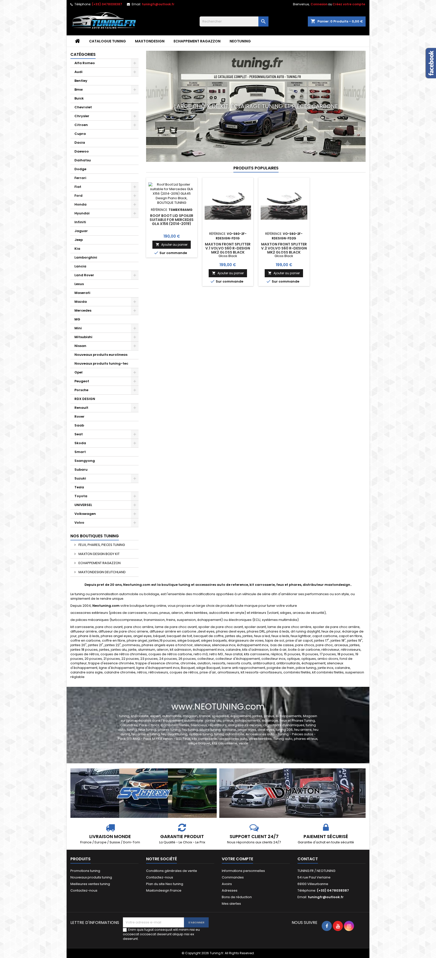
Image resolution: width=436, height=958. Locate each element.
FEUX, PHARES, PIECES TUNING (101, 544)
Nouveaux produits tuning (91, 877)
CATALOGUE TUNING (107, 41)
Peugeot (81, 381)
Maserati (82, 292)
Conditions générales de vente (171, 870)
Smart (80, 451)
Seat (78, 434)
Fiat (77, 186)
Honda (80, 204)
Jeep (78, 239)
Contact (307, 859)
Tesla (79, 487)
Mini (78, 328)
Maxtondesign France (163, 890)
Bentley (80, 80)
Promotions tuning (85, 870)
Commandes (233, 877)
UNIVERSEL (83, 504)
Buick (79, 98)
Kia (77, 248)
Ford (78, 195)
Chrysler (81, 116)
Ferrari (80, 177)
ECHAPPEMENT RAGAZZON (197, 41)
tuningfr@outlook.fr (158, 4)
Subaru (81, 469)
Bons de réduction (237, 897)
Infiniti (80, 222)
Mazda (80, 301)
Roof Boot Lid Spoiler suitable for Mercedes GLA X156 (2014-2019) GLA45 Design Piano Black (172, 223)
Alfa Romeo (84, 63)
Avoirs (227, 883)
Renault (81, 407)
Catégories (83, 54)
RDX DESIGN (84, 398)
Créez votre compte (349, 4)
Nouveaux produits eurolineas (100, 354)
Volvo (79, 522)
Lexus (79, 284)
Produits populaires (256, 168)
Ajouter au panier (171, 244)
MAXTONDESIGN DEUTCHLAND (102, 572)
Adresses (229, 890)
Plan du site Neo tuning (164, 883)
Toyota (80, 496)
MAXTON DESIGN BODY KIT (99, 553)
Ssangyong (84, 460)
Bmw (78, 89)
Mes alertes (231, 903)
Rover (79, 416)
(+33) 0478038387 (107, 4)
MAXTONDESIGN (150, 41)
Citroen (81, 124)
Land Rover (84, 275)
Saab (79, 425)
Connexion (319, 4)
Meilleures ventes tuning (90, 883)
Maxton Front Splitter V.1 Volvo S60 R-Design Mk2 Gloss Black (228, 248)
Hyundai (82, 213)
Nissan (80, 345)
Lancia (80, 266)
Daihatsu (82, 160)
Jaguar (81, 231)
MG (77, 319)
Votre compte (237, 859)
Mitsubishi (83, 337)
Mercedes (82, 310)
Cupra (80, 133)
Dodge (80, 169)
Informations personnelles (243, 870)
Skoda (80, 443)
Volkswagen (85, 513)
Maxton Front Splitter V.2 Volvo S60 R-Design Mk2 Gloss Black (284, 248)
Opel (78, 372)
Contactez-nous (83, 890)
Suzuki (80, 478)
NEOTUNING (240, 41)
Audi (78, 71)
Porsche (81, 390)
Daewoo (81, 151)
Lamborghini (85, 257)
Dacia (79, 142)
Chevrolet (83, 107)
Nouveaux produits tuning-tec (101, 363)
